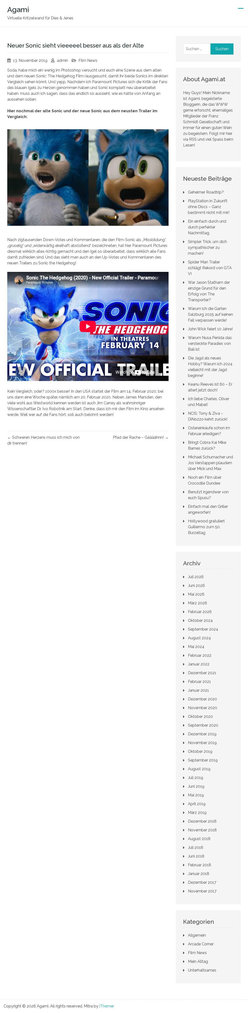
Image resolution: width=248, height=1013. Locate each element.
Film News (87, 60)
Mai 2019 (196, 795)
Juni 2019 (196, 786)
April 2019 (197, 804)
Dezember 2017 (202, 882)
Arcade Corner (201, 944)
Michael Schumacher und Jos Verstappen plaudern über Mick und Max (210, 463)
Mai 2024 (196, 646)
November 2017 (202, 891)
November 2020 (202, 707)
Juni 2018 (196, 856)
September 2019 (203, 760)
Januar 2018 (198, 873)
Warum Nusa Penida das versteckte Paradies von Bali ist (210, 343)
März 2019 (197, 812)
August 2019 (199, 769)
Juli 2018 (195, 847)
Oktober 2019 (200, 751)
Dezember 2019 (202, 734)
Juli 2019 (195, 777)
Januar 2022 (198, 664)
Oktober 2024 (200, 620)
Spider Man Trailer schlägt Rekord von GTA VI (210, 268)
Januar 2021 (198, 690)
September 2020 (203, 725)
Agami (18, 9)
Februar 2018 (199, 865)
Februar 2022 (199, 655)
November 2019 (202, 742)
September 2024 (203, 629)
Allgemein (197, 935)
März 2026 (197, 603)
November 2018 (202, 830)
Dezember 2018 (202, 821)
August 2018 (199, 838)
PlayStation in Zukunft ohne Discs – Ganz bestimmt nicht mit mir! (208, 207)
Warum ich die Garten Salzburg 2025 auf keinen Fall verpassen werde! (210, 314)
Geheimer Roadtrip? (206, 192)
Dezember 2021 (202, 673)
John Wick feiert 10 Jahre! (210, 329)
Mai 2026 (196, 594)
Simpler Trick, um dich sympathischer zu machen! (207, 247)
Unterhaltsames (202, 970)
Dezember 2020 (202, 699)
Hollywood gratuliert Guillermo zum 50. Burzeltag (206, 527)
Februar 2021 (199, 681)
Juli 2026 (196, 577)
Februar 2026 (200, 611)
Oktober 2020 (200, 716)
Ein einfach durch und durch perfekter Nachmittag (207, 227)
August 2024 (199, 638)
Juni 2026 (196, 585)
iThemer (106, 1006)
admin (62, 60)
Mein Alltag (198, 961)
